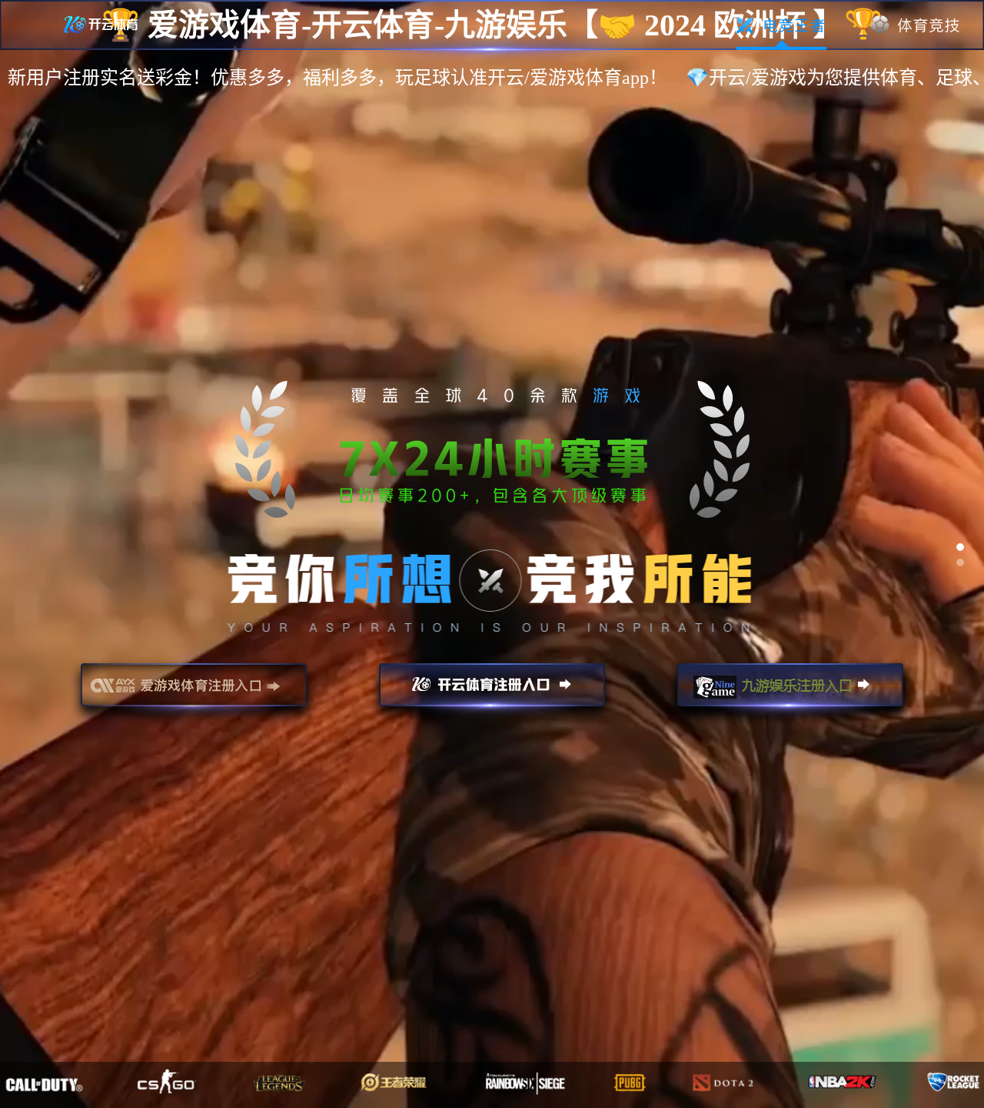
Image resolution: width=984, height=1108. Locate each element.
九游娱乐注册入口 (790, 692)
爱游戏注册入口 (193, 692)
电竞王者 (781, 25)
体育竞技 (916, 25)
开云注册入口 (492, 692)
